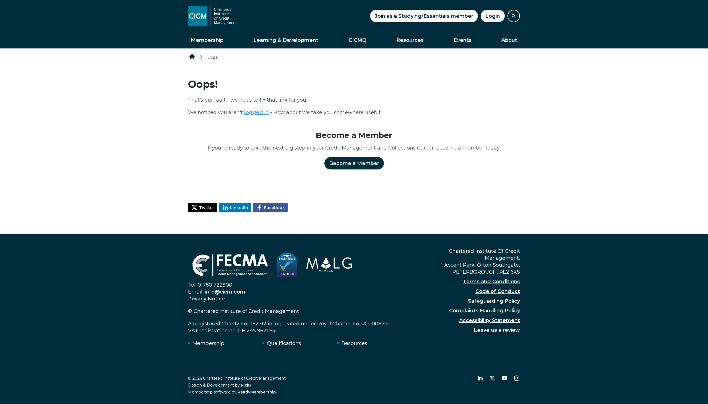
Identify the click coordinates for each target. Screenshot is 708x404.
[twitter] (492, 378)
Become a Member (354, 163)
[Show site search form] (513, 16)
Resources (410, 40)
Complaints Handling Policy (484, 311)
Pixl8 (246, 385)
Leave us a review (497, 330)
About (509, 40)
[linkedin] (480, 378)
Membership (207, 40)
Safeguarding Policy (494, 301)
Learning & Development (285, 40)
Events (463, 40)
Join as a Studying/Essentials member (424, 16)
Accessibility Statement (489, 320)
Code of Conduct (497, 291)
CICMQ (357, 40)
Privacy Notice (207, 299)
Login (492, 16)
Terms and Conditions (491, 282)
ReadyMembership (257, 392)
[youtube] (504, 378)
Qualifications (284, 343)
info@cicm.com (225, 292)
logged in (256, 112)
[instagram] (516, 378)
